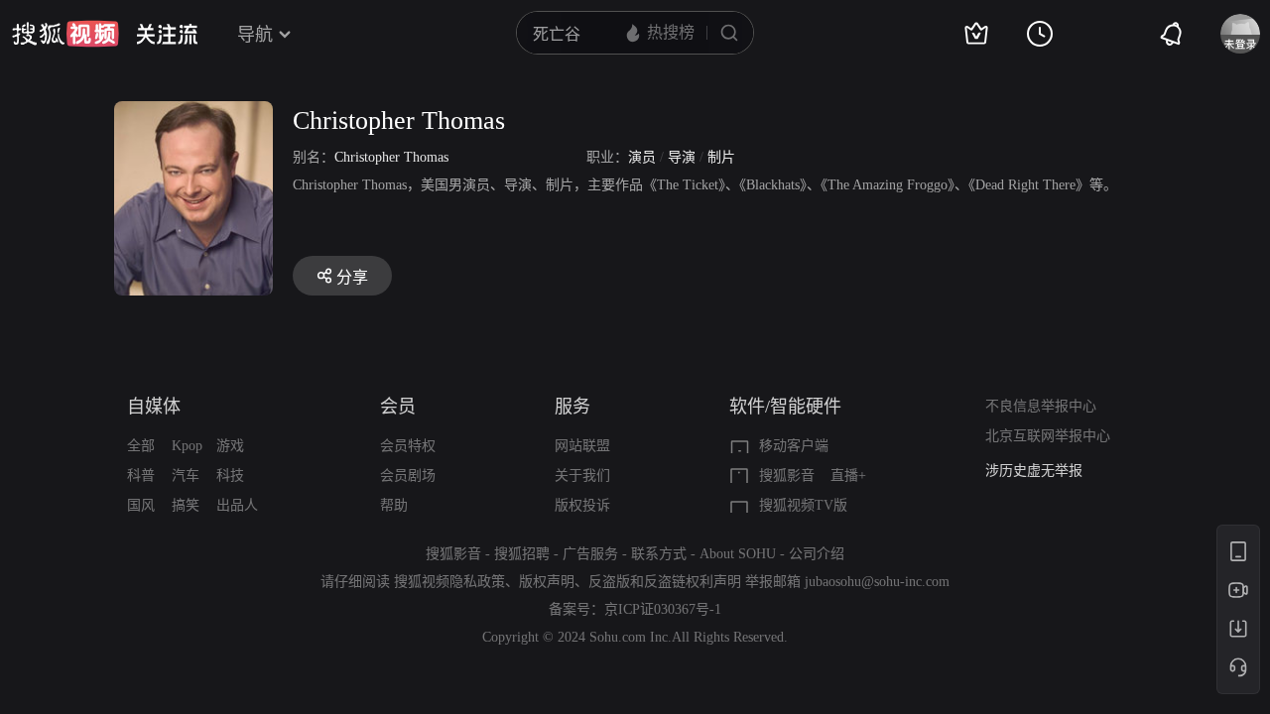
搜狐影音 (787, 475)
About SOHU (737, 553)
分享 (352, 277)
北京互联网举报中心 (1047, 435)
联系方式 (659, 553)
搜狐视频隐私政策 (449, 581)
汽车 (185, 475)
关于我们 (582, 475)
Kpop (187, 445)
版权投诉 (582, 505)
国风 (141, 505)
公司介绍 (816, 553)
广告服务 (590, 553)
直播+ (848, 475)
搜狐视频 (65, 34)
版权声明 (546, 581)
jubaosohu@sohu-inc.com (877, 581)
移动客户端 (793, 445)
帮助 (394, 505)
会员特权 (408, 445)
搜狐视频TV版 (803, 505)
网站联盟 (582, 445)
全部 (141, 445)
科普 (141, 475)
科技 (230, 475)
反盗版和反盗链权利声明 (664, 581)
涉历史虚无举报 (1033, 470)
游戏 (230, 445)
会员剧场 (408, 475)
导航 (255, 35)
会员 (398, 406)
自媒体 (154, 406)
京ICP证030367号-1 (662, 609)
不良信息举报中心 (1040, 406)
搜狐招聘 (522, 553)
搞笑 (185, 505)
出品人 (237, 505)
